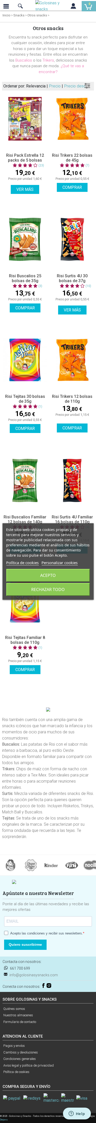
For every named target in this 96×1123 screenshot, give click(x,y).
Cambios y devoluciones (20, 1052)
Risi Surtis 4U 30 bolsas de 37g (72, 278)
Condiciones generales (19, 1059)
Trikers (48, 60)
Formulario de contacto (19, 1022)
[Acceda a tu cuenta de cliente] (73, 7)
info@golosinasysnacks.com (33, 975)
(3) (40, 286)
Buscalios (23, 60)
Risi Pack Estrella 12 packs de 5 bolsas (25, 158)
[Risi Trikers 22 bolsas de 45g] (72, 119)
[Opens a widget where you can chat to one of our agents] (77, 1114)
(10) (88, 286)
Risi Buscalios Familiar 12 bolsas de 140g (25, 519)
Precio (55, 86)
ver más (25, 189)
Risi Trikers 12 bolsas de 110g (72, 399)
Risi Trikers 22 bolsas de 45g (72, 158)
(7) (87, 165)
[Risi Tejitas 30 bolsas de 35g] (25, 360)
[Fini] (72, 864)
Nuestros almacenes (18, 1015)
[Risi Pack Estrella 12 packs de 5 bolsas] (25, 119)
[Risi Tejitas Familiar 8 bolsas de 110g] (25, 601)
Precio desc (75, 86)
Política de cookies (16, 1072)
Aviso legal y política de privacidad (28, 1065)
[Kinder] (51, 864)
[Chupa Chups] (31, 864)
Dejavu (4, 1119)
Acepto (48, 575)
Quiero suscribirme (25, 944)
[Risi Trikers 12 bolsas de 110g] (72, 360)
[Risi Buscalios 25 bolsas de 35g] (25, 239)
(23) (41, 165)
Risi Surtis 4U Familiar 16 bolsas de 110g (72, 519)
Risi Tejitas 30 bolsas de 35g (25, 399)
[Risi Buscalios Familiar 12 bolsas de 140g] (25, 480)
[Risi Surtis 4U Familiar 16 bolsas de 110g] (72, 480)
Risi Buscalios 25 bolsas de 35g (25, 278)
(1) (40, 406)
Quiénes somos (14, 1009)
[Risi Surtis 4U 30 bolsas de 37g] (72, 239)
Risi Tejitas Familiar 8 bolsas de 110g (25, 640)
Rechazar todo (48, 589)
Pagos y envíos (14, 1046)
